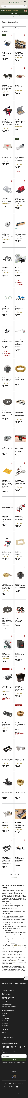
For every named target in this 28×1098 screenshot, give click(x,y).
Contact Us (4, 1001)
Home (3, 16)
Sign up (14, 1059)
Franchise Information (7, 1037)
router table (12, 962)
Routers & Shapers (11, 16)
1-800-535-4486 (6, 998)
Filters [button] (4, 28)
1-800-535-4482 (6, 994)
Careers (4, 1035)
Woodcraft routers (18, 945)
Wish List (4, 1015)
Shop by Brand (5, 1025)
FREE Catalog (5, 1018)
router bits (16, 960)
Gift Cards (4, 1013)
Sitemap (22, 1086)
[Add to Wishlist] (10, 36)
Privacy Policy (21, 1062)
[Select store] (21, 2)
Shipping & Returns (7, 1004)
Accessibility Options (9, 1086)
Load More (14, 877)
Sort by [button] (17, 27)
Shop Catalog (5, 1023)
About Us (4, 1032)
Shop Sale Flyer (6, 1020)
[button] (20, 27)
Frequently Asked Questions (9, 1006)
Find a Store (5, 1040)
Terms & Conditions (18, 1083)
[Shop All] (2, 2)
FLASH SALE (14, 13)
